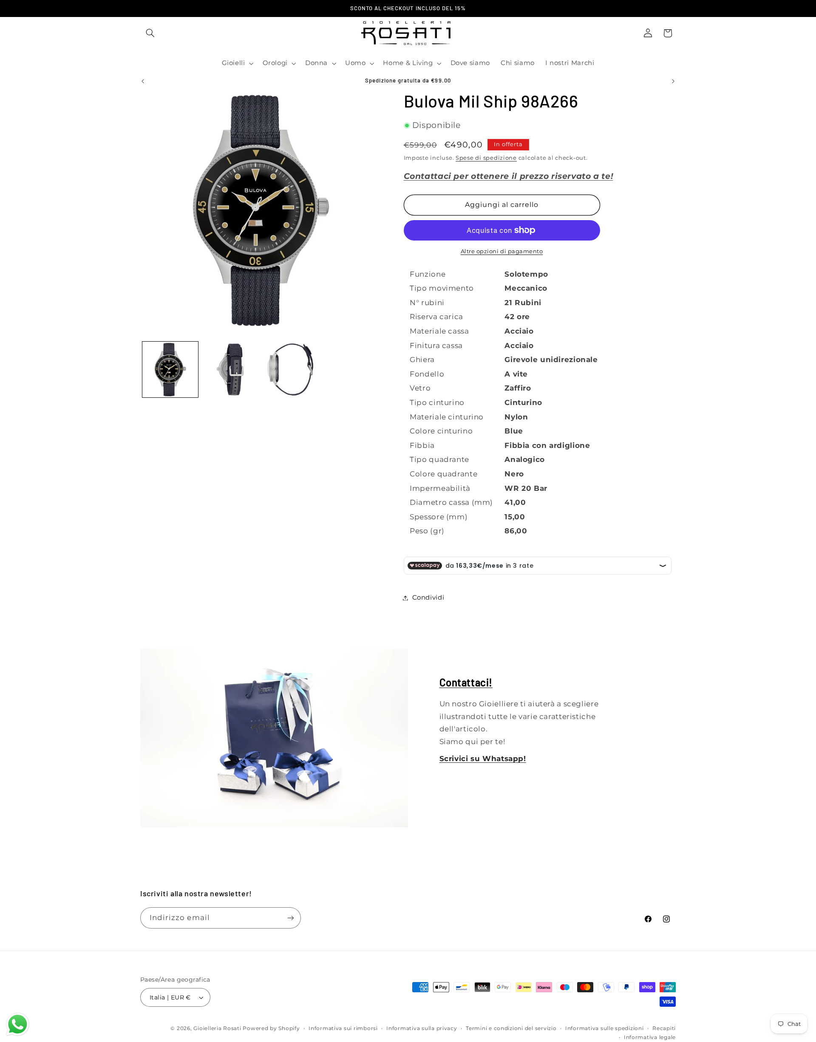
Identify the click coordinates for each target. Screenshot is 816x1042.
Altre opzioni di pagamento (502, 251)
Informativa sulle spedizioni (604, 1028)
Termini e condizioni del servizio (511, 1028)
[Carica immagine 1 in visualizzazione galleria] (170, 369)
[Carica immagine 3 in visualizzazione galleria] (290, 369)
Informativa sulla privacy (421, 1028)
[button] (150, 33)
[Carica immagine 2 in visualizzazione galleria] (230, 369)
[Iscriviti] (290, 917)
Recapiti (664, 1028)
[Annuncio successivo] (673, 81)
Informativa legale (650, 1037)
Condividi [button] (428, 597)
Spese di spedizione (486, 158)
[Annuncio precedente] (142, 81)
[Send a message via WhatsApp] (17, 1024)
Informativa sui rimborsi (343, 1028)
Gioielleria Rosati (217, 1028)
